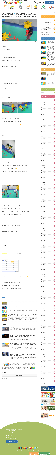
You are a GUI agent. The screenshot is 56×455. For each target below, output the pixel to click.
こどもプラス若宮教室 (45, 34)
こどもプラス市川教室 (45, 29)
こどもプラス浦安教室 (45, 27)
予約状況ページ (4, 253)
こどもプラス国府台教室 (45, 24)
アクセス (35, 444)
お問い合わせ (50, 2)
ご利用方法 (19, 444)
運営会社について (46, 444)
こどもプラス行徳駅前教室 (46, 22)
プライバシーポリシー (40, 444)
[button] (54, 12)
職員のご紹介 (26, 444)
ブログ (23, 444)
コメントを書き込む (19, 375)
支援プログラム (15, 444)
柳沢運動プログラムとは (9, 444)
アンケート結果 (31, 444)
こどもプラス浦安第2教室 (45, 32)
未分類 (3, 297)
